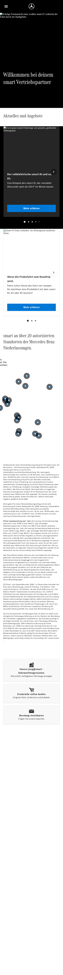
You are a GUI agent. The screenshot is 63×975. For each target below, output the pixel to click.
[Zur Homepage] (31, 6)
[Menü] (6, 6)
